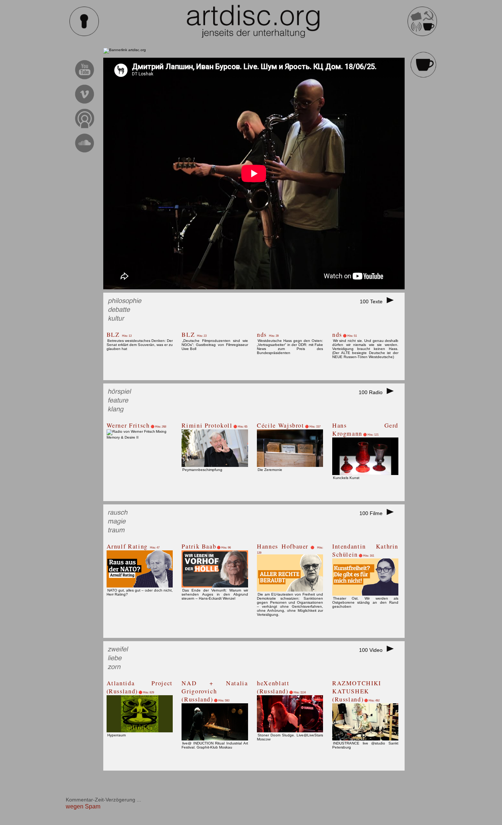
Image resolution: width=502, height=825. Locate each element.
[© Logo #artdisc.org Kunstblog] (253, 21)
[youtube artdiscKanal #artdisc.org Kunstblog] (85, 80)
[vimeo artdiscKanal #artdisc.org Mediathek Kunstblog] (85, 105)
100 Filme (372, 513)
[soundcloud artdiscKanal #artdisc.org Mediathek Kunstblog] (85, 153)
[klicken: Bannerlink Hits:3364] (124, 50)
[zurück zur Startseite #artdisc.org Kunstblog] (422, 35)
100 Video (372, 650)
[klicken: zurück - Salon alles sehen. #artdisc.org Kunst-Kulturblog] (423, 77)
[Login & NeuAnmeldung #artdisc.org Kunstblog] (84, 35)
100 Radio (372, 392)
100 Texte (373, 301)
